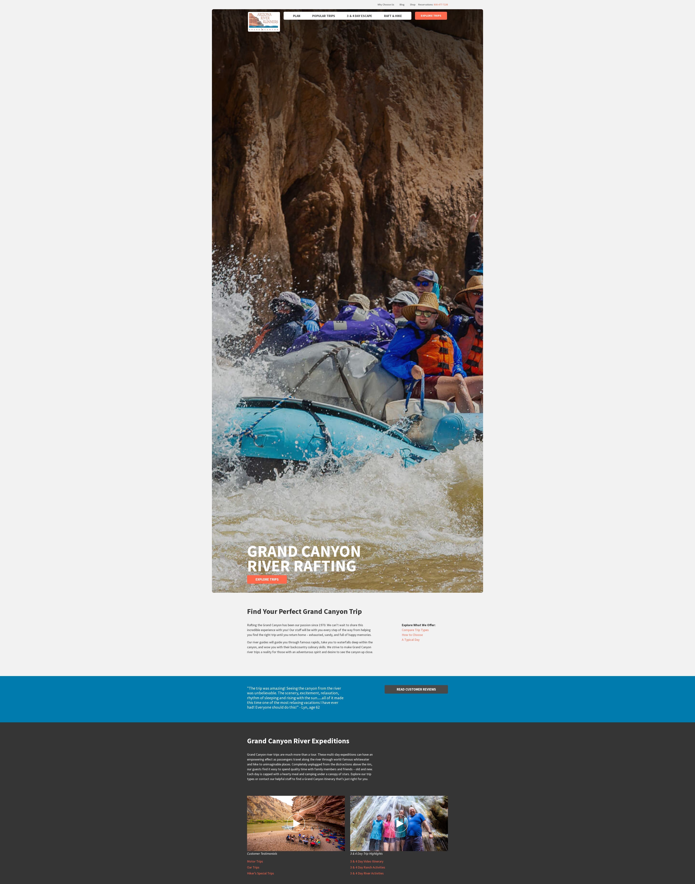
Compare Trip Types (415, 630)
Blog (402, 4)
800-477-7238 (441, 4)
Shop (413, 4)
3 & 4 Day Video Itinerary (366, 861)
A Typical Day (411, 640)
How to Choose (412, 635)
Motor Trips (255, 861)
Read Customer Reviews (416, 689)
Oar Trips (253, 867)
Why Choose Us (386, 4)
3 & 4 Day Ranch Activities (367, 867)
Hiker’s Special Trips (260, 873)
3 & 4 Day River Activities (367, 873)
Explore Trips (267, 579)
